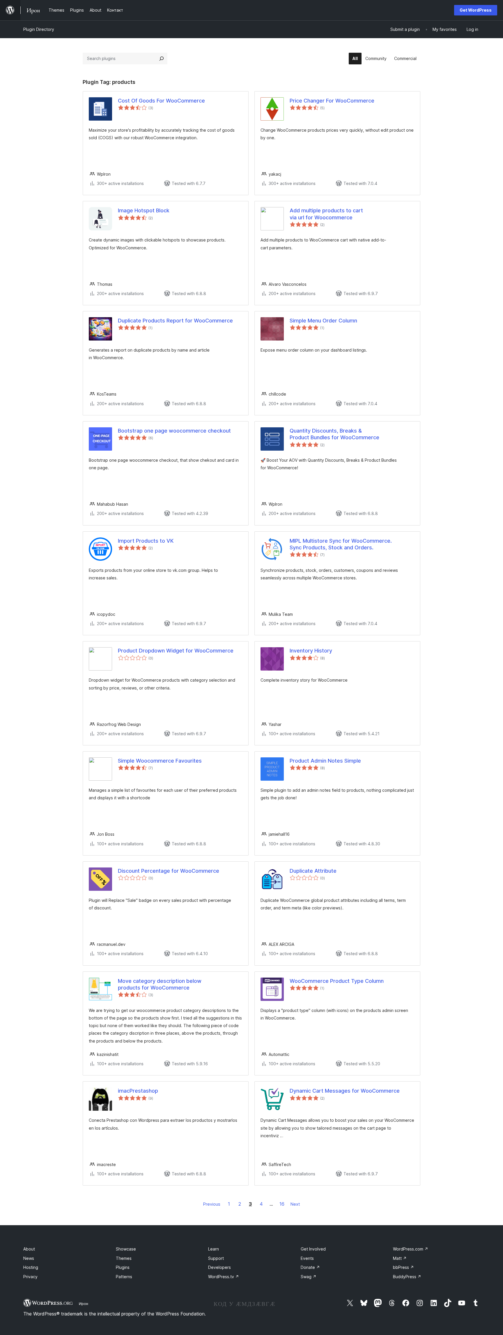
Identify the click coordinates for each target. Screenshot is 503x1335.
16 (281, 1204)
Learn (213, 1248)
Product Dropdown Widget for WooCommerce (175, 651)
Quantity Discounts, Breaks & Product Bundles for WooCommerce (334, 434)
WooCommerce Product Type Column (337, 981)
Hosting (30, 1267)
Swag (308, 1276)
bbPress (403, 1267)
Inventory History (311, 651)
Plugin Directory (38, 29)
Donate (310, 1267)
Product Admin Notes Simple (325, 761)
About (29, 1248)
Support (216, 1258)
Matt (400, 1258)
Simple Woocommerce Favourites (160, 761)
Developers (219, 1267)
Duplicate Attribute (313, 871)
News (28, 1258)
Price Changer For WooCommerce (332, 101)
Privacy (30, 1276)
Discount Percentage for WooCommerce (168, 871)
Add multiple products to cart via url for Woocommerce (326, 213)
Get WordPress (476, 10)
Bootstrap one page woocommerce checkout (174, 431)
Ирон (83, 1303)
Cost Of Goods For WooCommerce (161, 101)
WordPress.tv (223, 1276)
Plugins (123, 1267)
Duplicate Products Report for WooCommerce (175, 321)
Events (307, 1258)
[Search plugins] (161, 58)
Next (295, 1204)
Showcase (126, 1248)
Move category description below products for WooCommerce (159, 984)
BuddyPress (407, 1276)
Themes (124, 1258)
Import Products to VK (145, 541)
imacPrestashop (138, 1091)
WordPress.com (410, 1248)
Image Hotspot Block (143, 210)
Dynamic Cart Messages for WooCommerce (345, 1091)
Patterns (124, 1276)
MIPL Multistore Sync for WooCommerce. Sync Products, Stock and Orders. (341, 544)
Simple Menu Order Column (323, 321)
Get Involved (313, 1248)
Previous (211, 1204)
